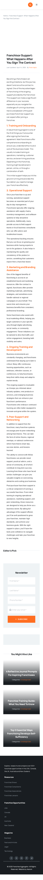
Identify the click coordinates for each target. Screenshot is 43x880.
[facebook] (11, 858)
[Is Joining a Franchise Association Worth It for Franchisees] (21, 25)
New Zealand (9, 825)
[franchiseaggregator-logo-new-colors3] (12, 4)
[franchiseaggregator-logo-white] (18, 760)
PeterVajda (32, 67)
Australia (7, 821)
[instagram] (21, 858)
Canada (7, 812)
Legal (6, 847)
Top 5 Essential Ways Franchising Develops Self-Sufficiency (21, 733)
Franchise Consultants (12, 787)
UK (5, 817)
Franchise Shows (10, 782)
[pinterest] (27, 858)
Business (7, 838)
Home (5, 16)
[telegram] (32, 858)
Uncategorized (26, 680)
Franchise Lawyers (11, 795)
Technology (8, 851)
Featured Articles (10, 842)
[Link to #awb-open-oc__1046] (30, 4)
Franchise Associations (12, 791)
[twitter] (16, 858)
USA (6, 808)
